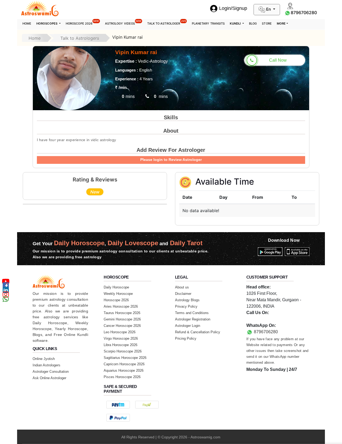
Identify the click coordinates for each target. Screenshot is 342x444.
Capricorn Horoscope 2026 (124, 364)
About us (182, 287)
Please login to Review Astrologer (171, 159)
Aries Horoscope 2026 (121, 306)
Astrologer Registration (192, 319)
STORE (267, 23)
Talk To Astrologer (166, 22)
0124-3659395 (260, 319)
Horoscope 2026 (82, 22)
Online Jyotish (44, 359)
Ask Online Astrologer (49, 378)
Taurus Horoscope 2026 (122, 313)
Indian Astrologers (46, 365)
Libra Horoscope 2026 (120, 345)
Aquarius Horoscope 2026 (123, 370)
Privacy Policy (186, 306)
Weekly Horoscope (118, 294)
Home (26, 23)
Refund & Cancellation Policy (197, 332)
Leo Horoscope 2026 (119, 332)
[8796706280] (287, 12)
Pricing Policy (185, 338)
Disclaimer (183, 294)
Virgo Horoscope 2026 (121, 338)
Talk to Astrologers (79, 38)
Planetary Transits (208, 23)
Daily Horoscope (116, 287)
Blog (253, 23)
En (268, 9)
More (281, 23)
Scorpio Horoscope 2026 (123, 351)
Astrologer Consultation (51, 372)
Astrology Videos (123, 22)
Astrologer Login (187, 326)
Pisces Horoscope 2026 (122, 377)
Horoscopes (47, 23)
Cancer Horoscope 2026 (122, 326)
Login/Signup (233, 8)
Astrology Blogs (187, 300)
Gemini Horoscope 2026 (122, 319)
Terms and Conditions (192, 313)
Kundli (236, 23)
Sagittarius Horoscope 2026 (125, 358)
